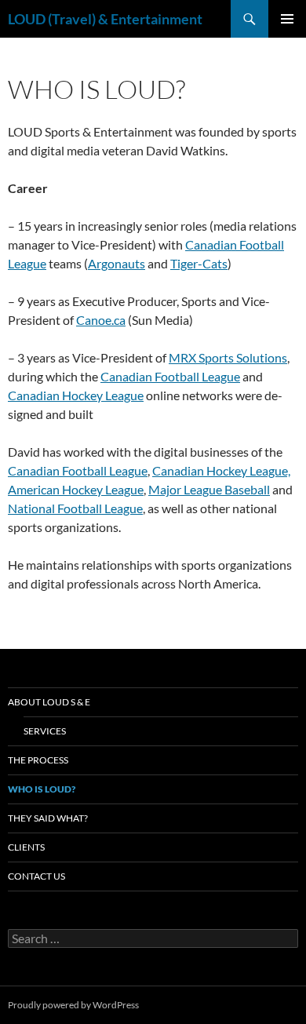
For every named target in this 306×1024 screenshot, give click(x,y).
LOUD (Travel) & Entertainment (105, 18)
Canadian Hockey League (76, 395)
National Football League (75, 508)
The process (38, 760)
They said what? (48, 818)
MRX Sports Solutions (228, 357)
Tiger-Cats (199, 263)
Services (45, 731)
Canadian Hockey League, (221, 470)
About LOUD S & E (49, 702)
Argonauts (116, 263)
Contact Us (36, 876)
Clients (26, 847)
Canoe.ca (101, 319)
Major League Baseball (209, 489)
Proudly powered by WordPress (73, 1005)
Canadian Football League (170, 376)
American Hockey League (76, 489)
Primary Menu (287, 19)
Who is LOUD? (41, 789)
